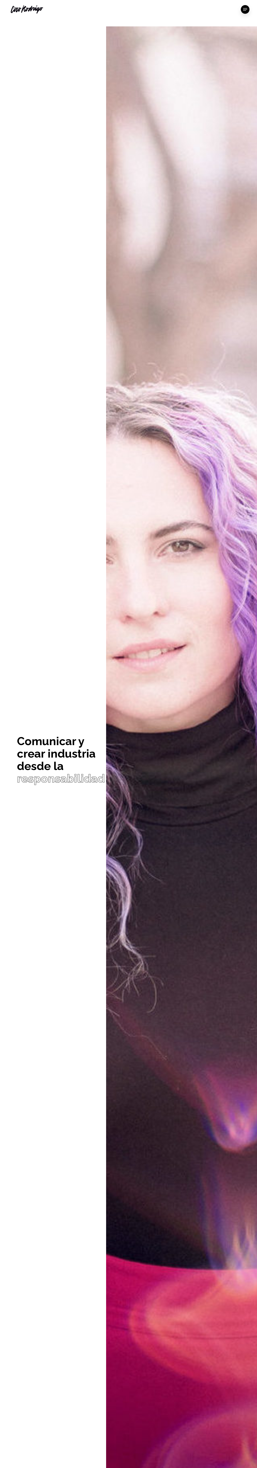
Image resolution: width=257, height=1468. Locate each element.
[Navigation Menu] (245, 9)
